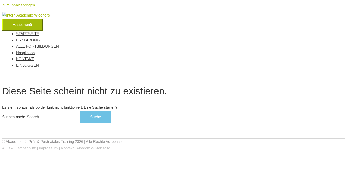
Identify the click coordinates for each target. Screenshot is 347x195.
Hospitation (25, 53)
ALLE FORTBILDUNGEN (37, 46)
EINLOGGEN (27, 65)
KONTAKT (25, 59)
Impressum (48, 148)
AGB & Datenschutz (19, 148)
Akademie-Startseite (93, 148)
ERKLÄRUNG (28, 40)
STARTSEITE (27, 33)
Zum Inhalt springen (18, 5)
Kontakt (67, 148)
